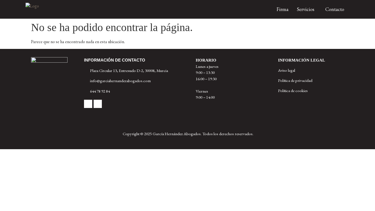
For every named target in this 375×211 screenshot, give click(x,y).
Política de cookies (293, 90)
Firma (282, 9)
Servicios (305, 9)
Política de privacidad (295, 80)
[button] (307, 9)
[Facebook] (88, 104)
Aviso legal (286, 70)
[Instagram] (98, 104)
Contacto (334, 9)
